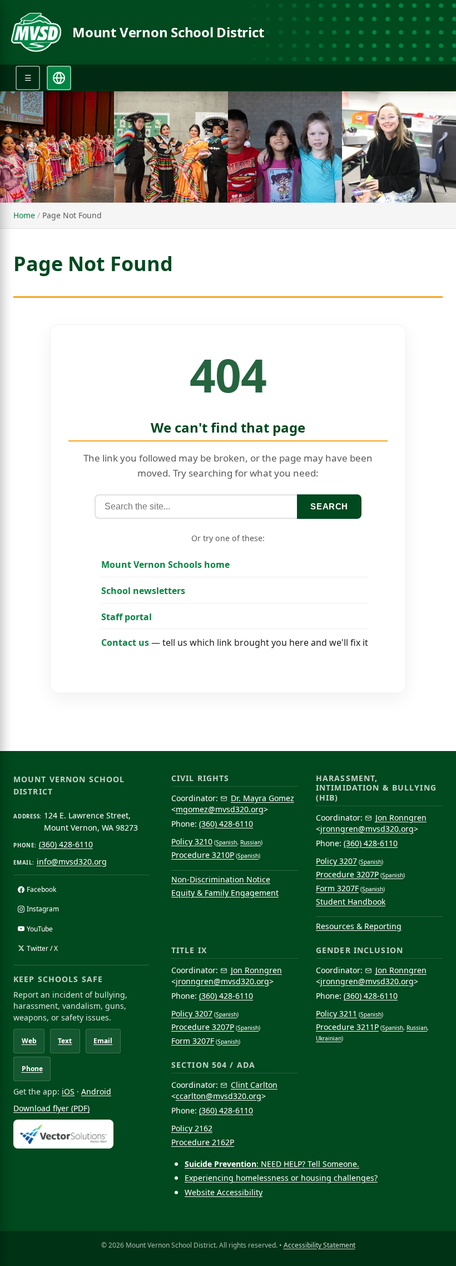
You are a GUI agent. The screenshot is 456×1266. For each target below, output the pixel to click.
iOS (68, 1091)
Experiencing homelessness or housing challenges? (281, 1177)
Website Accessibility (223, 1192)
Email (102, 1041)
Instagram (43, 909)
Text (65, 1041)
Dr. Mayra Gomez (262, 798)
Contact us (125, 642)
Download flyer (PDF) (51, 1108)
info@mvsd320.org (72, 861)
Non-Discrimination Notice (220, 879)
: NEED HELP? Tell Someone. (272, 1164)
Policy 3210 (191, 841)
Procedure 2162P (202, 1142)
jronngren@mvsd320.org (367, 828)
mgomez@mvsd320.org (220, 809)
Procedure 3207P (347, 874)
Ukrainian (328, 1038)
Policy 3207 (336, 861)
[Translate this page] (59, 78)
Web (29, 1041)
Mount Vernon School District (168, 32)
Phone (32, 1068)
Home (24, 215)
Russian (250, 842)
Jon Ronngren (401, 817)
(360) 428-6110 (66, 844)
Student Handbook (350, 901)
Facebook (41, 889)
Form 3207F (337, 888)
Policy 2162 (191, 1128)
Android (96, 1091)
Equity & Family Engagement (225, 892)
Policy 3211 (336, 1013)
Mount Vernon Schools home (165, 564)
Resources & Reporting (359, 926)
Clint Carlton (254, 1084)
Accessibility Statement (319, 1245)
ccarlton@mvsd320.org (218, 1096)
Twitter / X (42, 948)
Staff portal (126, 617)
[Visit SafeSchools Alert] (81, 1134)
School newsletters (143, 591)
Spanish (226, 842)
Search (329, 506)
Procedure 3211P (347, 1027)
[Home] (36, 32)
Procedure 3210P (202, 855)
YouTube (40, 929)
